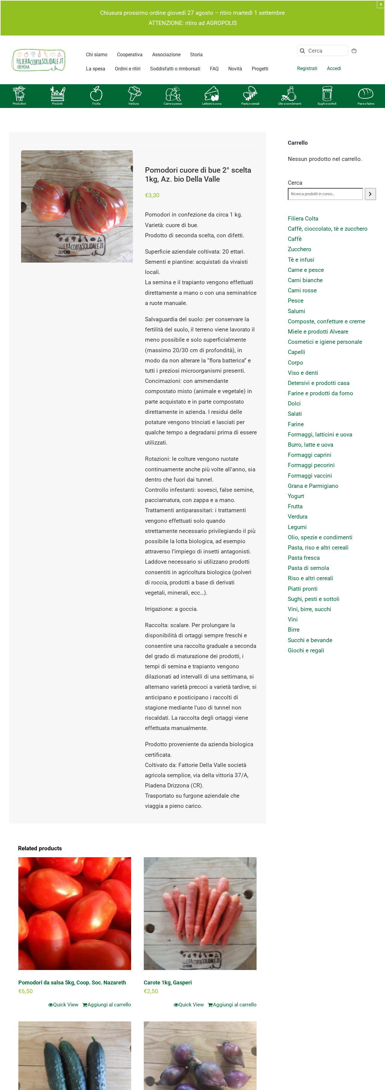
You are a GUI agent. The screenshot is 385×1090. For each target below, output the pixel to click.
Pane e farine (366, 103)
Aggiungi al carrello (109, 1005)
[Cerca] (370, 194)
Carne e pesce (173, 103)
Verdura (133, 103)
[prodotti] (57, 88)
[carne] (173, 88)
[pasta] (250, 88)
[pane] (365, 88)
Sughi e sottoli (327, 103)
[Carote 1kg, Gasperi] (200, 913)
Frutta (96, 103)
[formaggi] (211, 88)
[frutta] (96, 88)
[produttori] (19, 88)
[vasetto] (327, 88)
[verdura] (134, 88)
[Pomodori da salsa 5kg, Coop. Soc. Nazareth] (74, 913)
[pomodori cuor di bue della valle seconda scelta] (77, 206)
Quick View (66, 1005)
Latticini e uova (211, 103)
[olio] (288, 88)
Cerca (295, 182)
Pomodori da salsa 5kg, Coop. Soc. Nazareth (72, 982)
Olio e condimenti (289, 103)
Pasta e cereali (250, 103)
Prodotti (57, 103)
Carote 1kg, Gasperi (168, 982)
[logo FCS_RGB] (38, 48)
